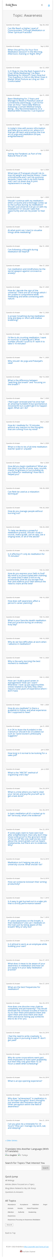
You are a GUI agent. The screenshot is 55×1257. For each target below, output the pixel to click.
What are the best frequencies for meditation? (24, 988)
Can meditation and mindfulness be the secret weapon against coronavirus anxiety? (26, 271)
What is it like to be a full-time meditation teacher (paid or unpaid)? (27, 447)
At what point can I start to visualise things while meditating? (25, 231)
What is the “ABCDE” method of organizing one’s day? (23, 773)
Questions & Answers (14, 1192)
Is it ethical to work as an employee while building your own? (27, 945)
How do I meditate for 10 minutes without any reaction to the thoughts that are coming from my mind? (25, 427)
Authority (21, 1212)
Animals (10, 1208)
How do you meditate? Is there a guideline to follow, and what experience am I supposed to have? (27, 710)
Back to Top (10, 1233)
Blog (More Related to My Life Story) (20, 1188)
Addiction (35, 1204)
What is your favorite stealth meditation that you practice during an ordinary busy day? (27, 622)
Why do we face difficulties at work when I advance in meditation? (27, 642)
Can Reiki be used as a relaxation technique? (23, 492)
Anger (45, 1204)
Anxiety (20, 1208)
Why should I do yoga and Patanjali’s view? (25, 362)
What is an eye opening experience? (25, 1081)
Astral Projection (32, 1208)
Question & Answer (13, 25)
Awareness (11, 1216)
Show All (9, 1225)
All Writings (9, 1180)
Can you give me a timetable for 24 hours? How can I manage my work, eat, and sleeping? (27, 1125)
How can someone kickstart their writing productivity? (27, 882)
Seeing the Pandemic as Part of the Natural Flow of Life (24, 154)
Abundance (12, 1204)
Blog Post (9, 150)
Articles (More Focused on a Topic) (19, 1184)
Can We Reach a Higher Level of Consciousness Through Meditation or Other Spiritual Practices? (26, 30)
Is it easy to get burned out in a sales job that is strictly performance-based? (27, 902)
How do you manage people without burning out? (25, 512)
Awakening (32, 1212)
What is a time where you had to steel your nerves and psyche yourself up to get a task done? (26, 794)
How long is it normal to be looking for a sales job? (27, 754)
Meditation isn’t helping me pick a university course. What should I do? (25, 863)
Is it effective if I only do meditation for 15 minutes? (26, 555)
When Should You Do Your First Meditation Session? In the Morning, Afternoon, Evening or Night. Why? (25, 51)
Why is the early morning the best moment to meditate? (24, 662)
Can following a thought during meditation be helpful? (23, 250)
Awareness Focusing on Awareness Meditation (24, 1220)
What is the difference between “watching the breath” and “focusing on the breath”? (27, 382)
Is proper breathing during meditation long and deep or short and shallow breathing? (26, 318)
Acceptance (24, 1204)
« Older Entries (11, 1140)
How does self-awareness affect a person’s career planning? (24, 602)
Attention (11, 1212)
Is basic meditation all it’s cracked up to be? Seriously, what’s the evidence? (26, 814)
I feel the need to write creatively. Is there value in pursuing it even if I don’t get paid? (27, 1038)
